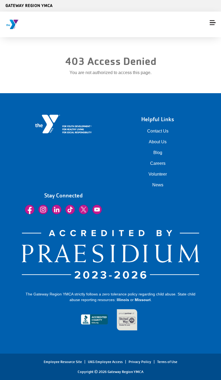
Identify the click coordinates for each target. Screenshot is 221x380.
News (157, 185)
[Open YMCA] (36, 24)
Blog (157, 152)
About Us (158, 142)
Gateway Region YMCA (29, 5)
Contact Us (157, 131)
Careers (157, 163)
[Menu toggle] (213, 22)
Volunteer (158, 174)
